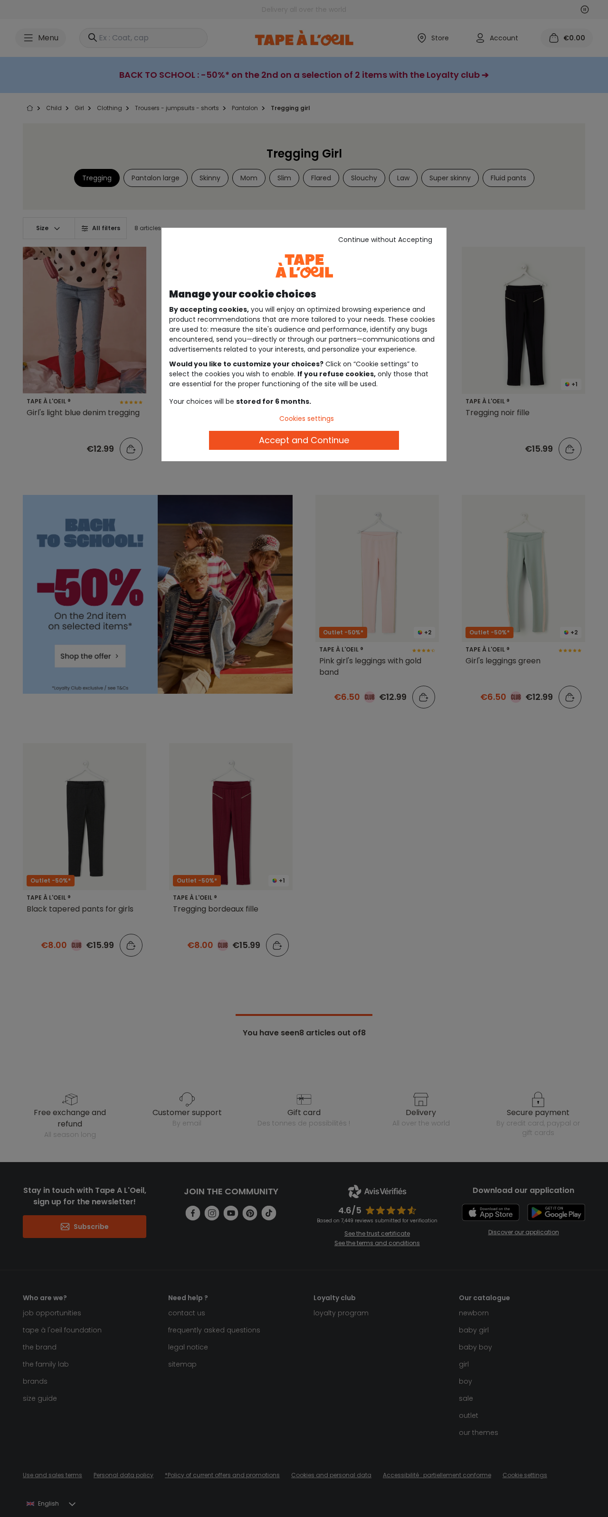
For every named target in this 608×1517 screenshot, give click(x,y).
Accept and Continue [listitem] (304, 440)
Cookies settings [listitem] (306, 418)
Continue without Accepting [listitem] (385, 239)
